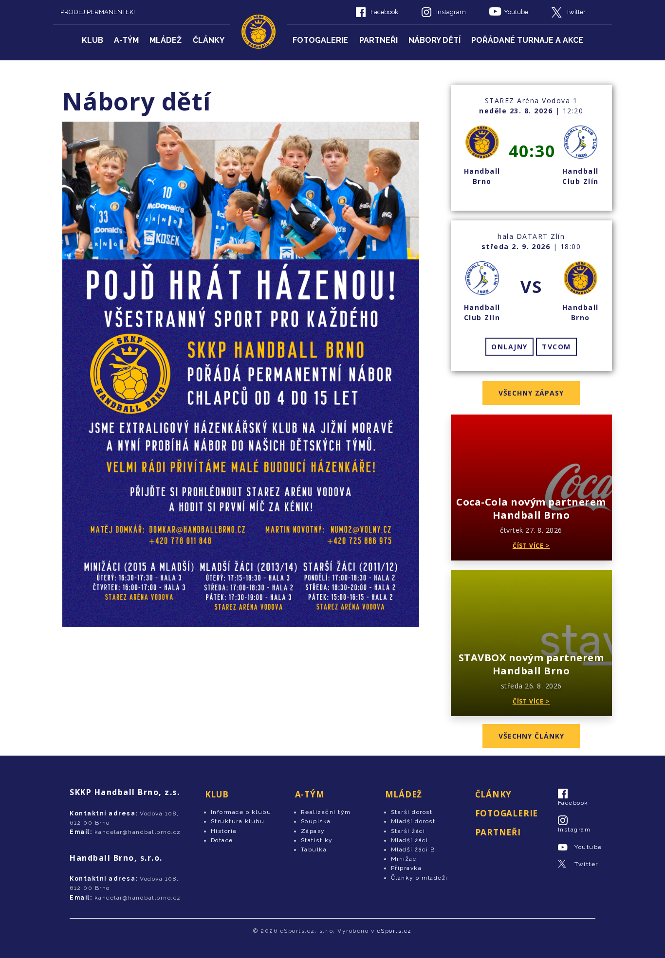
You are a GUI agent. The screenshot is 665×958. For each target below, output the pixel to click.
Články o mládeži (419, 877)
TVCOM (556, 346)
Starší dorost (412, 812)
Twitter (576, 12)
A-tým (126, 40)
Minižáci (405, 858)
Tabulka (314, 849)
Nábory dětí (434, 40)
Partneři (378, 40)
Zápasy (313, 831)
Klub (92, 40)
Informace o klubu (241, 812)
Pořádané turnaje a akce (527, 40)
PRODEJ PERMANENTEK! (97, 12)
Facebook (384, 12)
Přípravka (406, 868)
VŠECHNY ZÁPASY (531, 393)
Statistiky (317, 840)
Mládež (165, 40)
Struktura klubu (238, 821)
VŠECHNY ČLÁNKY (531, 736)
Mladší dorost (413, 821)
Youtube (516, 12)
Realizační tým (326, 812)
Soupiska (316, 821)
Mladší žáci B (413, 849)
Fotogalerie (320, 40)
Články (208, 40)
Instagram (451, 12)
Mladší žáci (409, 840)
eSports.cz (394, 930)
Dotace (222, 840)
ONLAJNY (509, 346)
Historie (224, 831)
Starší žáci (408, 831)
